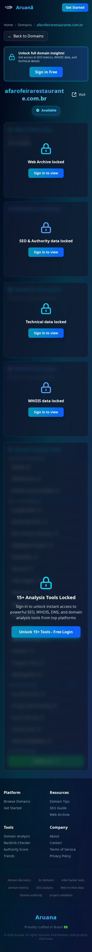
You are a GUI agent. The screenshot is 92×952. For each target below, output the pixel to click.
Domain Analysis (17, 836)
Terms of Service (63, 849)
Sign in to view (46, 173)
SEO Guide (58, 808)
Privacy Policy (60, 856)
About (54, 836)
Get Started (13, 808)
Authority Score (16, 849)
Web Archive (60, 814)
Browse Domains (17, 801)
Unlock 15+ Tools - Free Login (46, 631)
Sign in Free (46, 72)
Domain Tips (60, 801)
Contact (56, 842)
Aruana (46, 917)
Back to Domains (26, 36)
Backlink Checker (17, 842)
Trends (9, 856)
